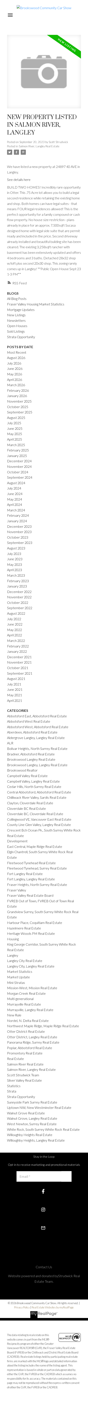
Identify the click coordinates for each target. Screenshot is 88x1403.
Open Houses (17, 326)
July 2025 (14, 423)
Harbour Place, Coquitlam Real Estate (34, 923)
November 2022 (19, 597)
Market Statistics (19, 971)
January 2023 (17, 586)
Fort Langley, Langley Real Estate (31, 879)
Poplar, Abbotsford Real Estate (29, 1048)
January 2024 (17, 521)
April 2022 (14, 635)
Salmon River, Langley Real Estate (39, 146)
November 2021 (19, 662)
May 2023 (14, 564)
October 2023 (17, 537)
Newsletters (16, 320)
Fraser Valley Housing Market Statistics (35, 304)
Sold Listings (16, 331)
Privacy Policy (22, 1307)
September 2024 (19, 477)
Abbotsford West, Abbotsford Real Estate (37, 727)
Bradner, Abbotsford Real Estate (31, 754)
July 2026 (14, 363)
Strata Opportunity (21, 337)
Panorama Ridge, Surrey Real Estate (33, 1042)
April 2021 (14, 700)
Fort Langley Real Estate (25, 874)
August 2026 (16, 358)
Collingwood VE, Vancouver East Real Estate (39, 819)
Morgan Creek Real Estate (26, 993)
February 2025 (18, 450)
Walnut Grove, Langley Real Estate (32, 1118)
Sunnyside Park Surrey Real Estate (32, 1102)
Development (17, 841)
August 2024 (16, 483)
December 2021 (19, 657)
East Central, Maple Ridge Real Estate (34, 846)
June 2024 (14, 494)
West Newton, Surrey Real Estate (32, 1124)
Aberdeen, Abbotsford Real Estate (32, 732)
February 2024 (18, 515)
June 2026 (14, 368)
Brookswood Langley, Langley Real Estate (37, 765)
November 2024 (19, 466)
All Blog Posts (16, 298)
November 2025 (19, 401)
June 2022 (14, 624)
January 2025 (17, 456)
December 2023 (19, 526)
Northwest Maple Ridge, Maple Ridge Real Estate (43, 1026)
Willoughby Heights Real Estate (29, 1135)
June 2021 (14, 689)
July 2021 (14, 684)
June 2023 (14, 559)
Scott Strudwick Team (23, 1075)
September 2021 (19, 673)
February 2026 (18, 390)
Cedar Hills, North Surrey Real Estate (34, 786)
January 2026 (17, 396)
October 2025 (17, 407)
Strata (11, 1091)
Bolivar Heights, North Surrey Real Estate (37, 748)
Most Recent (16, 352)
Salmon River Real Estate (25, 1064)
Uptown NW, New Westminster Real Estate (39, 1107)
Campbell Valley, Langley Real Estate (33, 781)
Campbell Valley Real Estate (27, 776)
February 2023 (18, 581)
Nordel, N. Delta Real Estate (28, 1021)
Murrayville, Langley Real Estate (30, 1010)
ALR (10, 743)
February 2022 (18, 646)
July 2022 (14, 619)
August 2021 (16, 679)
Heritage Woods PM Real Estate (31, 933)
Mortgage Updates (21, 310)
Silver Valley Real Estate (24, 1080)
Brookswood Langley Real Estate (31, 759)
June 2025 (14, 428)
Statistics (14, 1086)
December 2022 (19, 592)
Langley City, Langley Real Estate (30, 966)
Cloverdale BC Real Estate (26, 808)
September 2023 (19, 542)
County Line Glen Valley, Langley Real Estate (39, 825)
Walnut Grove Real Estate (26, 1113)
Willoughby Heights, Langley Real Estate (36, 1140)
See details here (19, 179)
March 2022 (16, 640)
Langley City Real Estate (24, 961)
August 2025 (16, 418)
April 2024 (14, 504)
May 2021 (14, 695)
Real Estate (15, 1059)
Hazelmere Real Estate (24, 928)
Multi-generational (20, 999)
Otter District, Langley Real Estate (32, 1037)
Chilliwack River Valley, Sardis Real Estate (36, 797)
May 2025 (14, 434)
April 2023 (14, 570)
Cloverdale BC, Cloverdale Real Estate (35, 814)
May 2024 (14, 499)
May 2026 (14, 374)
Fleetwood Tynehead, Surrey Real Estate (37, 868)
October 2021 (17, 668)
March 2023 (16, 575)
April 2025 (14, 439)
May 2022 (14, 630)
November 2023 (19, 532)
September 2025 (19, 412)
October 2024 (17, 472)
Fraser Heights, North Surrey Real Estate (37, 884)
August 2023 (16, 548)
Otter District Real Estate (26, 1031)
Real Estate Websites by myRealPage (53, 1307)
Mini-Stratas (16, 982)
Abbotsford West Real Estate (28, 721)
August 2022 (16, 613)
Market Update (18, 977)
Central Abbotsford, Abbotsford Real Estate (39, 792)
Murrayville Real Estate (24, 1004)
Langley (12, 955)
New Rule (14, 1015)
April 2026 (14, 379)
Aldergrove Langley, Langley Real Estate (36, 738)
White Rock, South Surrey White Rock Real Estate (43, 1129)
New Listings (16, 315)
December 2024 (19, 461)
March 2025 (16, 445)
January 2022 (17, 651)
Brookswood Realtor (22, 770)
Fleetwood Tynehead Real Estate (31, 863)
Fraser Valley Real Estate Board (30, 895)
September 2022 (19, 608)
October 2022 (17, 602)
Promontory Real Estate (25, 1053)
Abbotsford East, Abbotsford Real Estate (37, 716)
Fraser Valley (16, 890)
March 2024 (16, 510)
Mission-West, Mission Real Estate (32, 988)
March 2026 (16, 385)
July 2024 (14, 488)
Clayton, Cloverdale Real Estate (30, 803)
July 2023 (14, 554)
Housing (13, 939)
